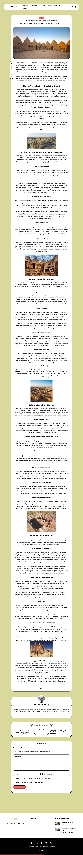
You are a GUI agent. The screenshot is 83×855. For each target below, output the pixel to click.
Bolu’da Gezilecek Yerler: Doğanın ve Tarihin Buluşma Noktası (68, 830)
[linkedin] (46, 843)
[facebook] (32, 843)
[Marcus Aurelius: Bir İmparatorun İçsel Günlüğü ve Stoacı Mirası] (57, 823)
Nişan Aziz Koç (27, 23)
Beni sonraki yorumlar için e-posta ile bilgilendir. (32, 778)
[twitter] (36, 843)
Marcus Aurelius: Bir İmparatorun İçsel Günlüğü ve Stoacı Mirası (68, 824)
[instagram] (41, 843)
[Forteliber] (14, 7)
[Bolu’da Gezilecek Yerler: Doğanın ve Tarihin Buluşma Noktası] (57, 829)
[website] (41, 715)
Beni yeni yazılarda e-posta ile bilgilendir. (30, 782)
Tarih (41, 17)
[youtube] (51, 843)
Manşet (41, 688)
